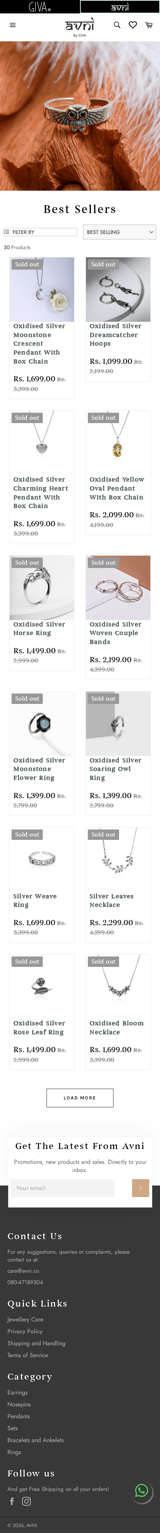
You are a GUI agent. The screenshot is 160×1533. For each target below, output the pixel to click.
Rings (14, 1452)
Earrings (17, 1392)
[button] (119, 232)
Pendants (18, 1416)
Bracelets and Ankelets (35, 1440)
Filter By (22, 232)
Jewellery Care (25, 1319)
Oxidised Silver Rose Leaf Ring (39, 1027)
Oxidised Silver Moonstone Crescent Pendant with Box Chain (39, 343)
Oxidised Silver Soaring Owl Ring (116, 769)
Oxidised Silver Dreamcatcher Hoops (116, 334)
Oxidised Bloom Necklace (117, 1027)
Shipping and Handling (36, 1343)
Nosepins (19, 1404)
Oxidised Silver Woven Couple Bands (116, 633)
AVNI (31, 1525)
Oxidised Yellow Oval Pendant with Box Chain (117, 488)
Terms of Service (27, 1355)
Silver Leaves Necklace (112, 900)
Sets (12, 1428)
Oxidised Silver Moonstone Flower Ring (39, 769)
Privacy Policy (24, 1331)
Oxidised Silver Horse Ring (39, 628)
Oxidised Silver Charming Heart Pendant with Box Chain (40, 493)
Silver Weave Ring (35, 900)
